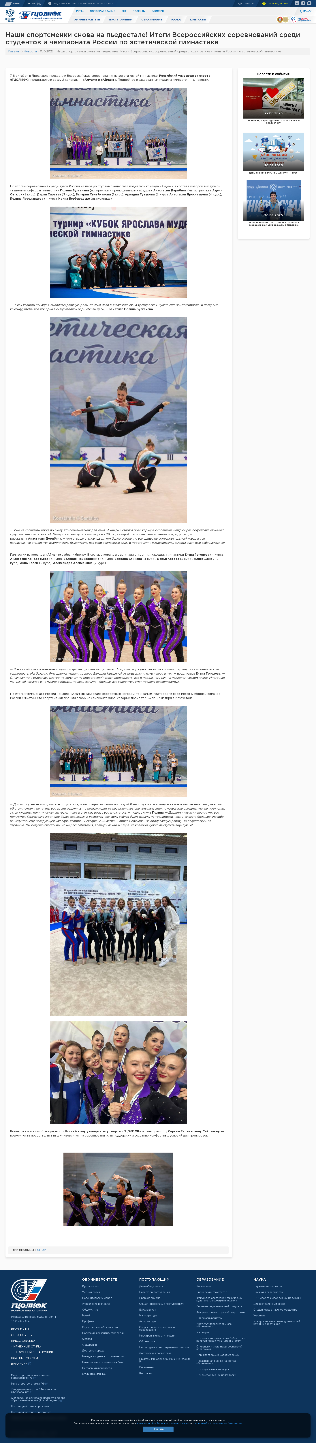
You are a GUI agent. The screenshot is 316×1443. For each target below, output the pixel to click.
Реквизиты (20, 1329)
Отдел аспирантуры (209, 1318)
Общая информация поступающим (161, 1304)
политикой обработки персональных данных (163, 1423)
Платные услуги (24, 1358)
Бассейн (158, 11)
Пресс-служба (23, 1341)
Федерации (89, 1345)
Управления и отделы (96, 1304)
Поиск (307, 11)
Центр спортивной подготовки (216, 1375)
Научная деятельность (268, 1292)
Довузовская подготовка (155, 1353)
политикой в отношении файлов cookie (218, 1423)
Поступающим (120, 20)
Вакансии (19, 1364)
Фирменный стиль (26, 1346)
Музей (86, 1316)
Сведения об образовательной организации (82, 4)
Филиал (87, 1339)
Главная (14, 51)
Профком (88, 1321)
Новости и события (273, 74)
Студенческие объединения (100, 1327)
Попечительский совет (97, 1298)
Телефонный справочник (32, 1352)
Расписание (204, 1286)
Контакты (198, 20)
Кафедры (202, 1332)
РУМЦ (80, 11)
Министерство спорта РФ (28, 1384)
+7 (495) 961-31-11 (22, 1321)
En (33, 4)
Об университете (87, 20)
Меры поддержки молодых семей (217, 1355)
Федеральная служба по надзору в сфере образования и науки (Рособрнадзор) (38, 1399)
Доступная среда (93, 1351)
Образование (151, 20)
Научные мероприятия (268, 1286)
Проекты (139, 11)
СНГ (124, 11)
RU (28, 4)
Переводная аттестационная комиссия (164, 1347)
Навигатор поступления (154, 1292)
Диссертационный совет (269, 1304)
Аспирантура (147, 1321)
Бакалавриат (147, 1310)
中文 (39, 4)
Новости (30, 51)
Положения (146, 1367)
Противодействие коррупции (30, 1406)
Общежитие (90, 1310)
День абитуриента (151, 1286)
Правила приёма (149, 1298)
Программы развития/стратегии (103, 1333)
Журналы (259, 1316)
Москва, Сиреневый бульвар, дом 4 (33, 1317)
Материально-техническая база (102, 1362)
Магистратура (148, 1316)
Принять (158, 1429)
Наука (176, 20)
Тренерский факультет (211, 1292)
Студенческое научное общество (275, 1310)
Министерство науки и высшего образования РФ (31, 1376)
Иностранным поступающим (157, 1336)
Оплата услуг (22, 1335)
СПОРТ (42, 1250)
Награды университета (97, 1368)
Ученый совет (91, 1292)
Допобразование (102, 11)
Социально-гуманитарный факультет (220, 1306)
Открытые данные (94, 1374)
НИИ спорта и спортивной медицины (277, 1298)
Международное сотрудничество (103, 1357)
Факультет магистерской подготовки (220, 1312)
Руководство (90, 1286)
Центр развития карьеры (212, 1369)
